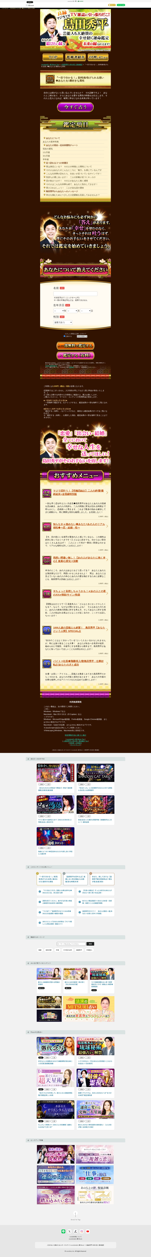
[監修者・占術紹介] (76, 57)
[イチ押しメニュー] (98, 57)
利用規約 (71, 367)
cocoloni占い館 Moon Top (50, 64)
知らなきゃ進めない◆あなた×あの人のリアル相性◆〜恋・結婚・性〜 (79, 526)
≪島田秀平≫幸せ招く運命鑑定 (71, 64)
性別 (56, 316)
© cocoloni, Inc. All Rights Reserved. (75, 1251)
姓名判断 (49, 950)
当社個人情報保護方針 (51, 365)
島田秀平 (79, 950)
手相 (57, 950)
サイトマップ (75, 745)
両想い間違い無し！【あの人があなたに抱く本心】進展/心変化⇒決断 (79, 559)
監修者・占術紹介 (76, 743)
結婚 (39, 950)
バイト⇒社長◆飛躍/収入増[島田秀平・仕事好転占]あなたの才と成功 (78, 663)
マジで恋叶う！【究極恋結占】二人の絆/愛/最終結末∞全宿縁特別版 (78, 492)
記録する (68, 336)
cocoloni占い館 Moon (75, 1239)
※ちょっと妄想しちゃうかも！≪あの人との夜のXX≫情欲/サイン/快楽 (79, 593)
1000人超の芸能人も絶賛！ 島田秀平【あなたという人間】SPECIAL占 (79, 629)
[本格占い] (30, 5)
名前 (56, 288)
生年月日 (58, 305)
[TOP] (53, 57)
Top (75, 741)
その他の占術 (67, 950)
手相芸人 (89, 950)
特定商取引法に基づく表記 (75, 735)
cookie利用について (76, 1237)
